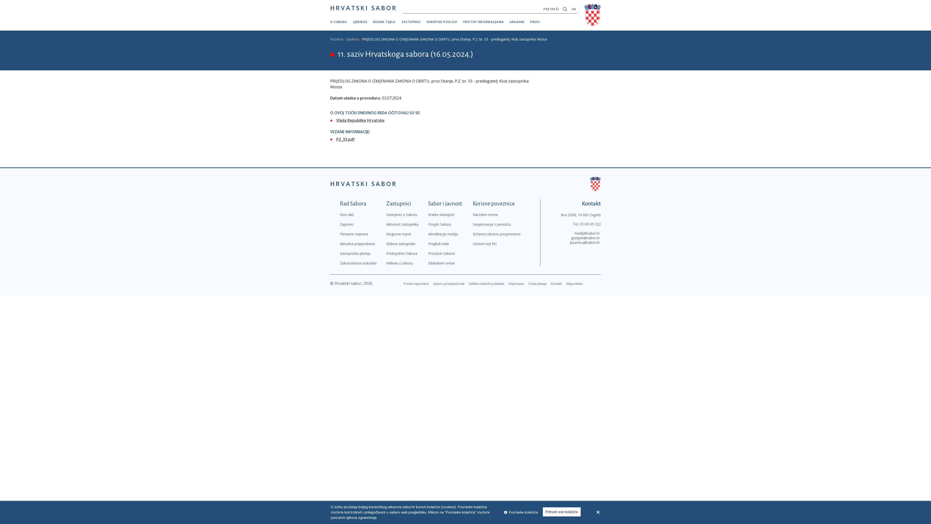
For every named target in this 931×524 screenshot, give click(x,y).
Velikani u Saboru (399, 263)
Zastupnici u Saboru (401, 214)
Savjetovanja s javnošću (492, 224)
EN (574, 9)
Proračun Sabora (441, 253)
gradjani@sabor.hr (585, 238)
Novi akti (347, 214)
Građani (517, 22)
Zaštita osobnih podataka (486, 284)
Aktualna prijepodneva (357, 243)
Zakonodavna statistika (358, 263)
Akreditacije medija (443, 234)
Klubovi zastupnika (400, 243)
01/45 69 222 (590, 224)
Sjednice (360, 22)
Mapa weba (574, 284)
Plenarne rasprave (354, 234)
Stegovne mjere (398, 234)
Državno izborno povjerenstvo (497, 234)
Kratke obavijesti (441, 214)
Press (535, 22)
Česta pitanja (537, 284)
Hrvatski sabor (363, 8)
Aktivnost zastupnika (402, 224)
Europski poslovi (442, 22)
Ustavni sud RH (485, 243)
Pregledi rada (438, 243)
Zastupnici (411, 22)
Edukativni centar (441, 263)
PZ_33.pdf (345, 139)
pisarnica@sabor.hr (585, 242)
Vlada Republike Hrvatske (360, 120)
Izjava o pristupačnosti (448, 284)
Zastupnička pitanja (355, 253)
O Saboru (338, 22)
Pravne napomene (416, 284)
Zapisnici (346, 224)
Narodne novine (485, 214)
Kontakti (556, 284)
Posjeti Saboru (439, 224)
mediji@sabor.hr (587, 233)
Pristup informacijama (483, 22)
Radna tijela (384, 22)
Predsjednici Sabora (401, 253)
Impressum (516, 284)
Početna (336, 39)
